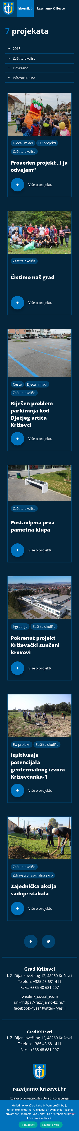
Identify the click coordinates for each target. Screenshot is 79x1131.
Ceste (17, 384)
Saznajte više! (51, 1124)
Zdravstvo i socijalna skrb (33, 875)
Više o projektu (40, 184)
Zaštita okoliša (24, 151)
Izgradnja (20, 626)
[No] (72, 1115)
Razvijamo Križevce (51, 8)
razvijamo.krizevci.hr (39, 1088)
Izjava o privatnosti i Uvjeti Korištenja (39, 1098)
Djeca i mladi (23, 143)
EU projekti (47, 143)
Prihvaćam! (28, 1124)
